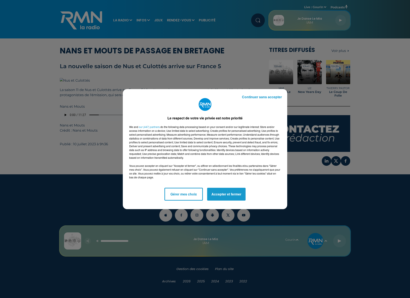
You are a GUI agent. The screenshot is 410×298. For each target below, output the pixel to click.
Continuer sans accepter (262, 96)
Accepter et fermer (226, 194)
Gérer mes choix (183, 194)
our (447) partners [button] (149, 127)
